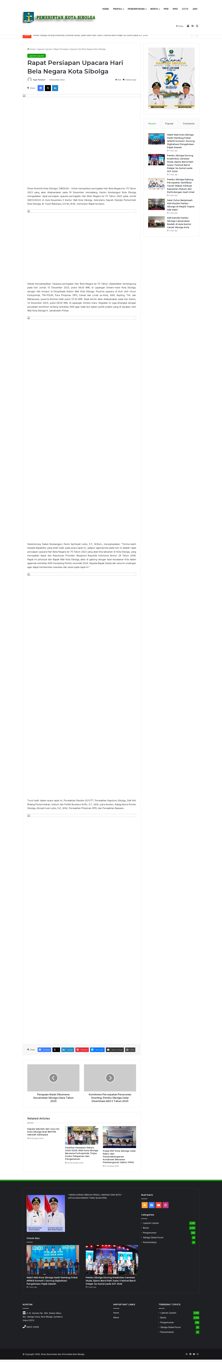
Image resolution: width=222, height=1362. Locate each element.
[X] (48, 88)
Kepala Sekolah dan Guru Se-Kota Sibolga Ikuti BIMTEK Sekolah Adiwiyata (43, 1132)
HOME (105, 9)
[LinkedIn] (55, 88)
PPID (166, 9)
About (116, 1317)
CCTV (185, 9)
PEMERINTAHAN (136, 9)
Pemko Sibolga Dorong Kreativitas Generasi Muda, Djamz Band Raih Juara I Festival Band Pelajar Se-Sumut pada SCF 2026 (90, 35)
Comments (189, 123)
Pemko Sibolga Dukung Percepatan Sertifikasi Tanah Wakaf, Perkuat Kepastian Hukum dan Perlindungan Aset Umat (181, 185)
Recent (152, 123)
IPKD (175, 9)
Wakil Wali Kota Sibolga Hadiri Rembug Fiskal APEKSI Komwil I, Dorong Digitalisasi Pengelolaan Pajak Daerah (181, 141)
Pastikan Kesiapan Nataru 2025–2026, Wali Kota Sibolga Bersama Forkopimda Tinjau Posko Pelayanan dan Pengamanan (81, 1153)
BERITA (154, 9)
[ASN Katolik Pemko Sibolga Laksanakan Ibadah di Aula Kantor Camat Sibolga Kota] (156, 222)
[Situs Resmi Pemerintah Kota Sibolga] (61, 17)
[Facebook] (41, 88)
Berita (146, 1228)
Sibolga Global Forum (153, 1237)
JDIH (194, 9)
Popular (169, 123)
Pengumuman (149, 1232)
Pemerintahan (150, 1242)
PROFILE (117, 9)
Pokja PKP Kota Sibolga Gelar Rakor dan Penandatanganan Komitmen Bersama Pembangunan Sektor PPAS (119, 1157)
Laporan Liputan (44, 49)
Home (32, 49)
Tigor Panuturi (39, 80)
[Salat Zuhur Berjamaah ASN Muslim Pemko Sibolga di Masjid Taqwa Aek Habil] (156, 204)
